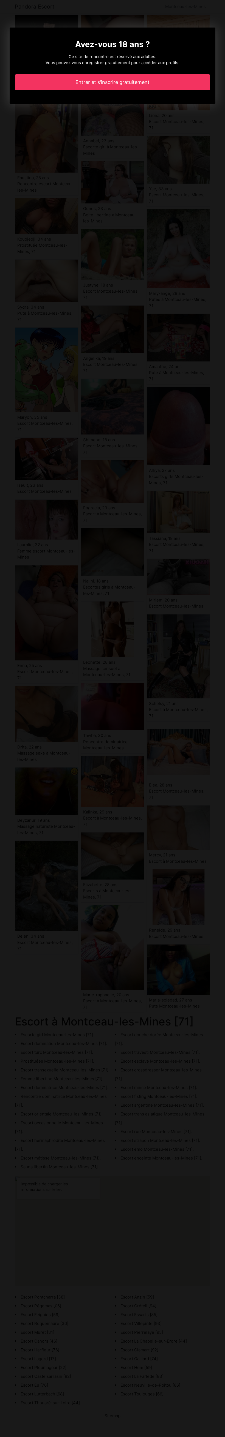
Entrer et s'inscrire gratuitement (112, 82)
